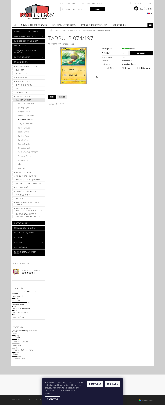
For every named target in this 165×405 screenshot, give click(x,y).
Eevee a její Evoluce (20, 342)
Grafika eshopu (18, 304)
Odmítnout (95, 384)
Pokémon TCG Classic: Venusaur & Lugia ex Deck (28, 215)
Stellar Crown (23, 132)
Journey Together (25, 107)
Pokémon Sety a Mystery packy (25, 253)
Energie (19, 198)
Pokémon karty (21, 62)
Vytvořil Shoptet (147, 400)
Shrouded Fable (24, 148)
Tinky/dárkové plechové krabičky (25, 51)
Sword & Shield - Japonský (28, 180)
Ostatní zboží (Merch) (24, 233)
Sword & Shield (23, 96)
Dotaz (127, 68)
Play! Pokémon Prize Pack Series (27, 203)
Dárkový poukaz (21, 247)
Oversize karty (22, 195)
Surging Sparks (24, 112)
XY (17, 89)
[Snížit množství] (129, 54)
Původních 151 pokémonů (22, 350)
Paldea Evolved (24, 128)
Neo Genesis (22, 74)
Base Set (20, 70)
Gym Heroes (21, 77)
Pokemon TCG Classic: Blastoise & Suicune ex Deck (29, 209)
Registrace (148, 3)
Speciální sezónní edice (27, 191)
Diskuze (62, 97)
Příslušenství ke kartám (25, 228)
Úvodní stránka (15, 25)
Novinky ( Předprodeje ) (21, 308)
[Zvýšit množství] (129, 52)
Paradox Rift (23, 140)
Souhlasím (112, 384)
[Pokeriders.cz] (36, 12)
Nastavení (52, 399)
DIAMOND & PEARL (24, 85)
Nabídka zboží (17, 296)
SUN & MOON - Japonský (26, 176)
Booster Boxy (119, 25)
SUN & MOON (22, 92)
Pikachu (15, 333)
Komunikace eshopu (20, 312)
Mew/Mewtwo (17, 346)
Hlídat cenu (145, 68)
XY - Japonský (22, 187)
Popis (52, 97)
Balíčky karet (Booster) (63, 25)
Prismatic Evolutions (26, 116)
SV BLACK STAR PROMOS (28, 152)
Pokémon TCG (128, 61)
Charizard (16, 338)
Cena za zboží (17, 300)
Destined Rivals (24, 160)
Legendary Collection (26, 66)
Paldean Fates (23, 136)
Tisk (111, 68)
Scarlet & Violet (23, 100)
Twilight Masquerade (26, 124)
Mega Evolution (23, 172)
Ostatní (15, 354)
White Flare (22, 168)
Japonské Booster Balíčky (94, 25)
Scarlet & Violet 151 (26, 103)
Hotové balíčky (21, 223)
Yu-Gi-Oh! (18, 237)
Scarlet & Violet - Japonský (28, 183)
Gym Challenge (23, 81)
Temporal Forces (24, 156)
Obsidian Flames (25, 120)
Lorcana (18, 242)
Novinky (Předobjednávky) (34, 25)
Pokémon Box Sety (22, 57)
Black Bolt (22, 164)
